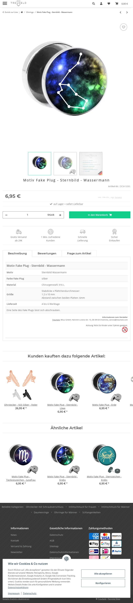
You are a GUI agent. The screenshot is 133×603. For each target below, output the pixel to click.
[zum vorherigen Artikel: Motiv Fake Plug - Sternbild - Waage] (120, 12)
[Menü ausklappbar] (5, 2)
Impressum (14, 593)
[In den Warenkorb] (5, 19)
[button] (93, 3)
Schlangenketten (91, 512)
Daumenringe (41, 512)
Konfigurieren (103, 583)
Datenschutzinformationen (64, 552)
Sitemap (54, 546)
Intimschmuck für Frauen (82, 506)
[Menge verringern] (6, 215)
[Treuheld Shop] (22, 12)
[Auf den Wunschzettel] (123, 27)
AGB (52, 540)
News (14, 534)
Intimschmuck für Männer (115, 506)
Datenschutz (29, 593)
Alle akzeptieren (103, 573)
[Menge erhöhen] (60, 215)
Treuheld (56, 320)
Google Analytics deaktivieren (16, 598)
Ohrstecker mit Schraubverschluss (44, 506)
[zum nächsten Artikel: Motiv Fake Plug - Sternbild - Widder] (127, 12)
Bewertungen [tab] (47, 253)
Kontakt (15, 540)
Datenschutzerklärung (18, 587)
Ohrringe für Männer (65, 512)
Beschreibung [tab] (17, 253)
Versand (118, 197)
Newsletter (17, 552)
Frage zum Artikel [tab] (79, 253)
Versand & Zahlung (21, 546)
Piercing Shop (114, 598)
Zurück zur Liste (11, 12)
